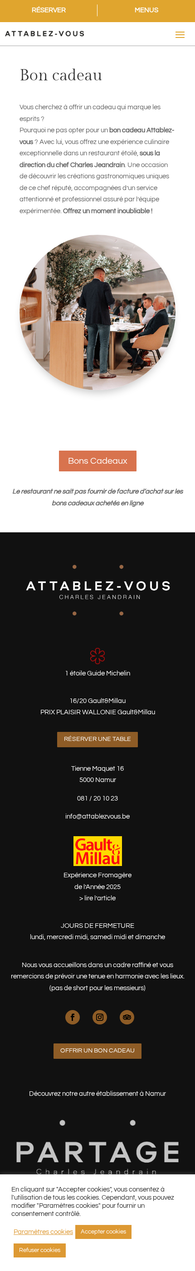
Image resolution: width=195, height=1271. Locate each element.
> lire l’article (97, 898)
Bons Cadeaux (97, 461)
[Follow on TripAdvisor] (127, 1017)
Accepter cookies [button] (103, 1232)
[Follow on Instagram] (100, 1017)
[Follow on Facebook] (72, 1017)
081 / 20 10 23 (97, 798)
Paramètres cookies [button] (43, 1232)
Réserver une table (97, 739)
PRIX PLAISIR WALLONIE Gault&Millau (97, 712)
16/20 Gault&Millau (97, 701)
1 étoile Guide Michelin (97, 673)
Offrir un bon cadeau (97, 1051)
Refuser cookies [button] (39, 1250)
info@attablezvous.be (97, 816)
